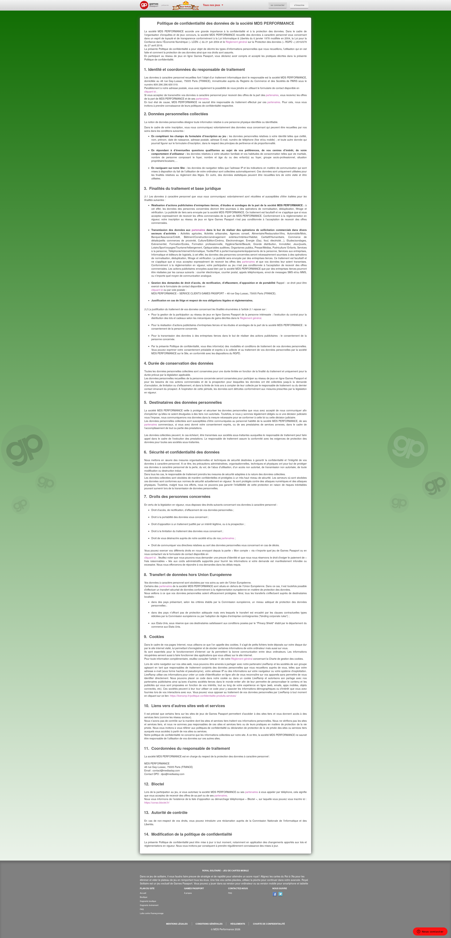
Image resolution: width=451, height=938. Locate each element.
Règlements (237, 923)
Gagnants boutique (148, 901)
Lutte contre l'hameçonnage (151, 913)
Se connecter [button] (278, 5)
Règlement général (236, 42)
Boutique (143, 897)
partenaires (272, 95)
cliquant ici (150, 91)
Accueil (143, 892)
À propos (188, 892)
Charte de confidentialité (269, 923)
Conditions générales (209, 923)
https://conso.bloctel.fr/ (156, 802)
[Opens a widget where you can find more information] (430, 931)
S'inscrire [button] (299, 5)
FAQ (142, 909)
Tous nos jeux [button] (212, 5)
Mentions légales (177, 923)
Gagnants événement (149, 905)
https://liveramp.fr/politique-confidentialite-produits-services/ (203, 695)
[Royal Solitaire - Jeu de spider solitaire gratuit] (186, 5)
